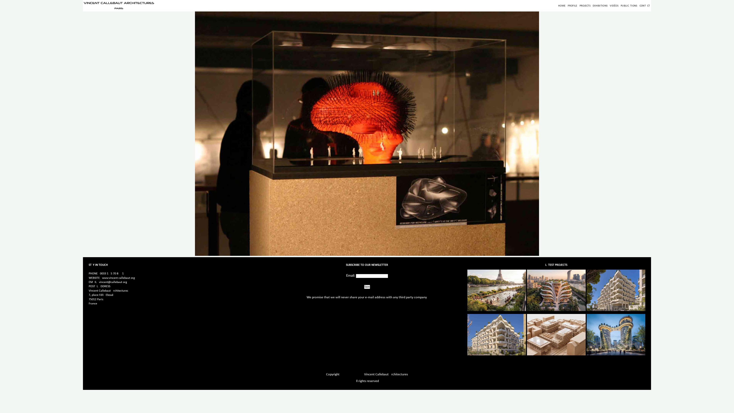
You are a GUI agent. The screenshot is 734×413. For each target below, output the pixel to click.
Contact (645, 5)
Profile (572, 5)
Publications (629, 5)
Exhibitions (600, 5)
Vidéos (614, 5)
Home (561, 5)
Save (367, 286)
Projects (585, 5)
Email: (350, 275)
